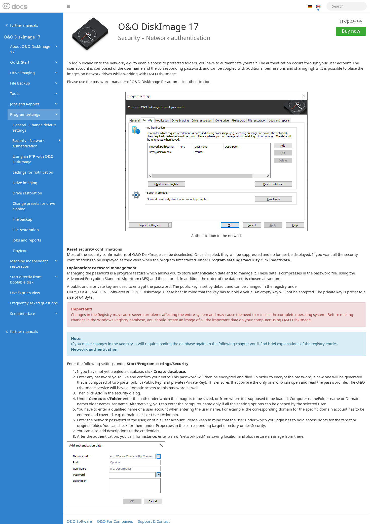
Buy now (351, 31)
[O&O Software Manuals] (14, 6)
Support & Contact (154, 521)
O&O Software (79, 521)
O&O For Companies (115, 521)
